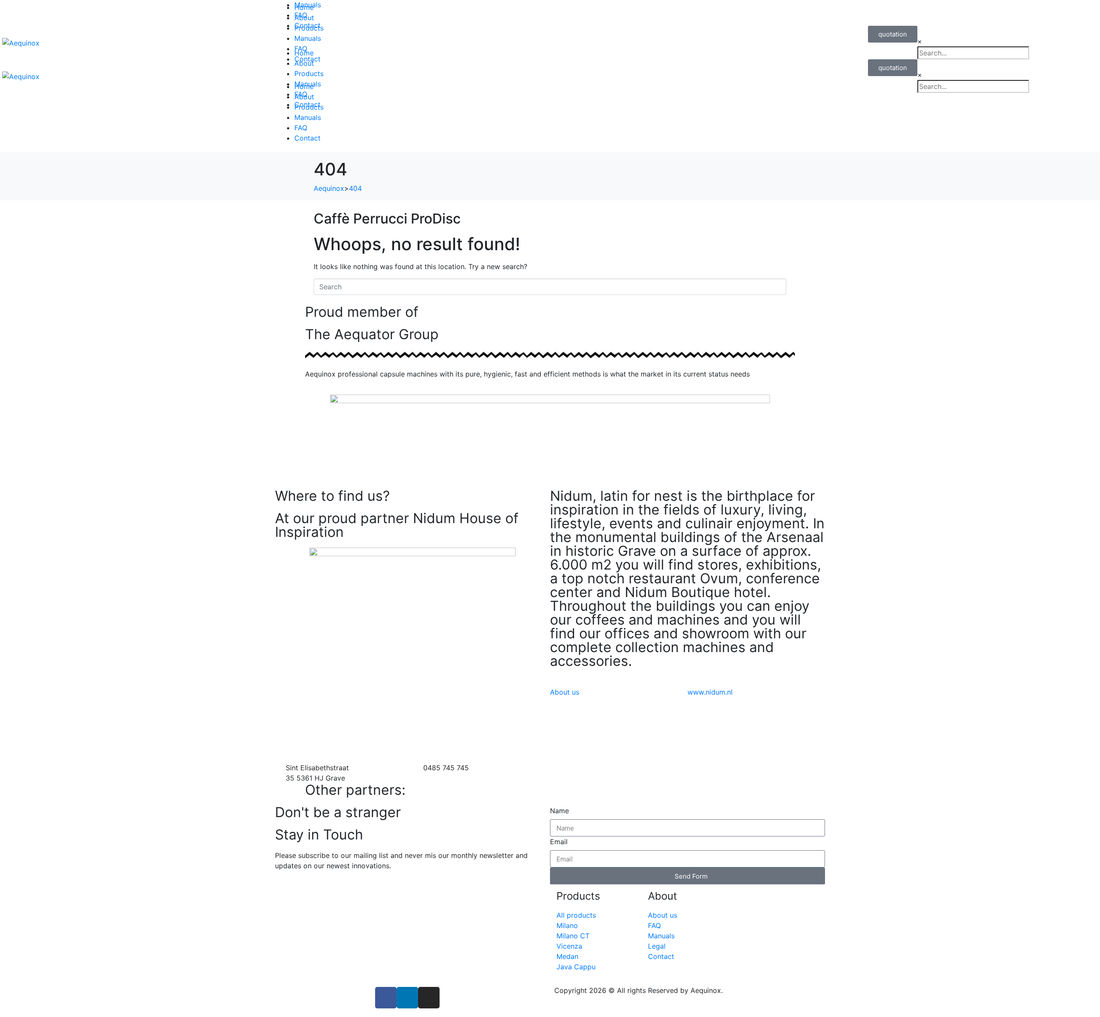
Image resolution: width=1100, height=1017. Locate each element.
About (304, 63)
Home (304, 53)
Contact (307, 138)
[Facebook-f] (386, 997)
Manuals (307, 4)
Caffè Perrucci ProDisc (387, 218)
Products (309, 73)
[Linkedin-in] (407, 997)
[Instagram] (429, 997)
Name (559, 810)
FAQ (300, 127)
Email (559, 841)
